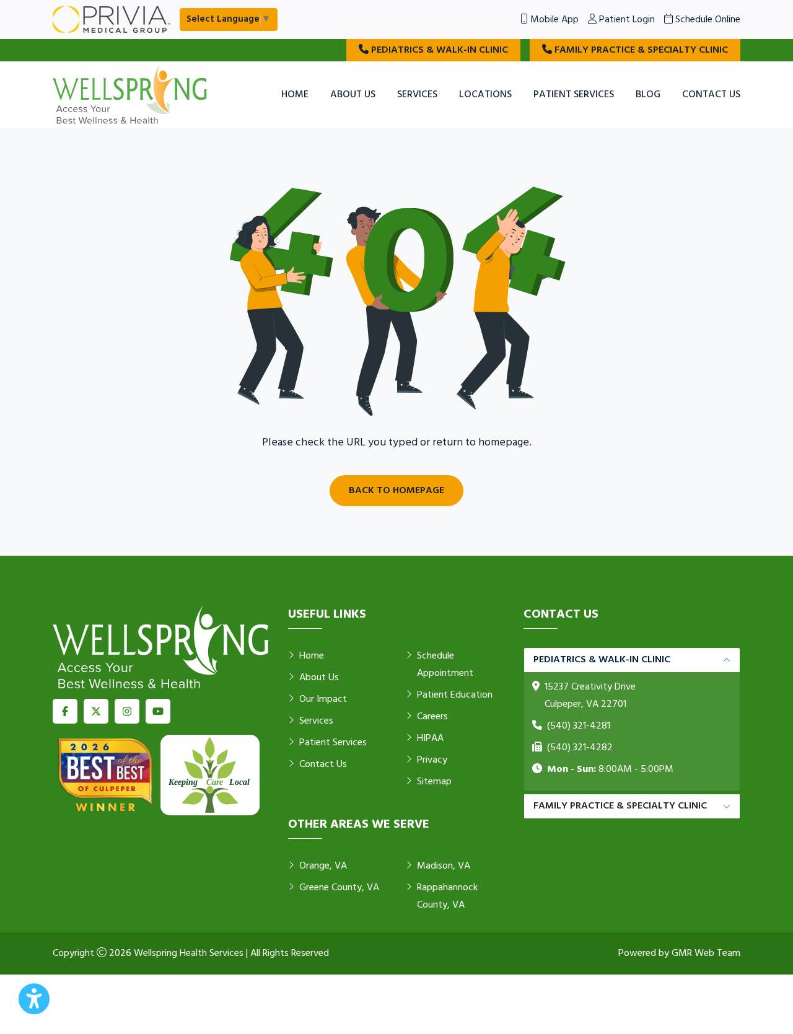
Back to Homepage (396, 491)
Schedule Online (706, 19)
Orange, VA (323, 866)
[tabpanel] (632, 719)
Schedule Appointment (445, 664)
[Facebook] (65, 711)
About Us (352, 95)
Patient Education (455, 695)
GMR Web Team (706, 953)
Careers (432, 717)
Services (417, 95)
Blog (648, 95)
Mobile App (553, 19)
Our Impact (323, 699)
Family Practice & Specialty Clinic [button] (620, 806)
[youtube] (158, 711)
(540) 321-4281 (578, 726)
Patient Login (626, 19)
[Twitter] (96, 711)
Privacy (432, 760)
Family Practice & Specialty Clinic (640, 50)
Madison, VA (443, 866)
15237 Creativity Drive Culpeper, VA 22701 (590, 695)
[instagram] (127, 711)
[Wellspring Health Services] (130, 95)
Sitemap (434, 782)
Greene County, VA (339, 888)
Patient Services (573, 95)
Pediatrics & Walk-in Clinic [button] (601, 660)
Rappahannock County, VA (447, 896)
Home (295, 95)
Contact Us (711, 95)
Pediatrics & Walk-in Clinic (438, 50)
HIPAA (430, 738)
